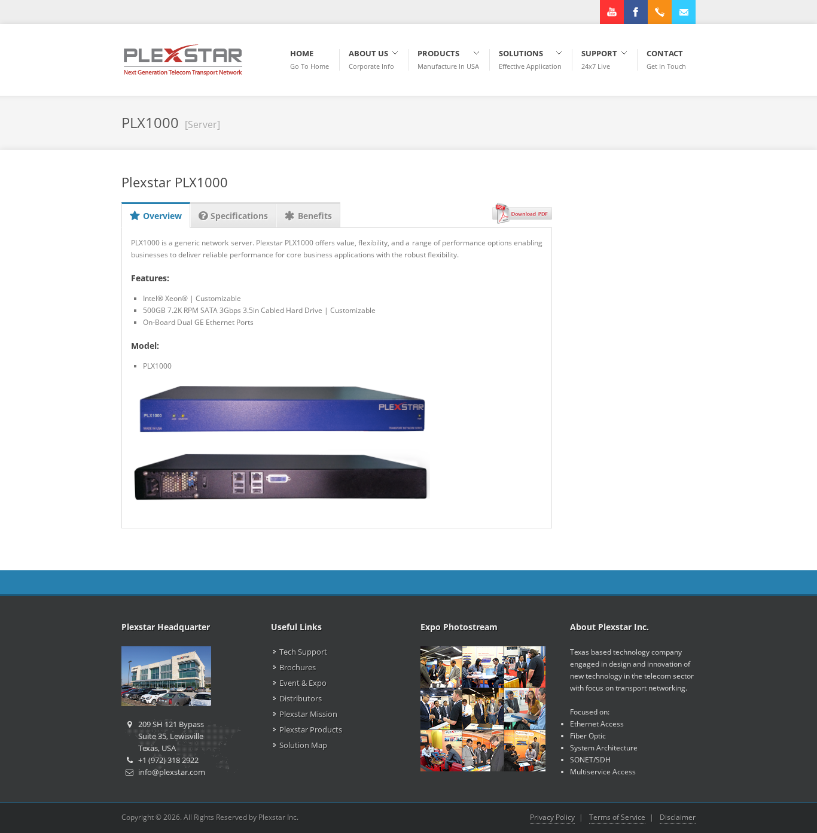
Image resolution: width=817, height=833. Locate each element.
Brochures (297, 667)
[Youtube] (612, 12)
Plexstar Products (310, 729)
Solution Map (303, 745)
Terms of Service (617, 817)
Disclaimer (678, 817)
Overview (162, 215)
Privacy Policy (552, 817)
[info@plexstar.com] (684, 12)
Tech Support (303, 651)
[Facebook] (636, 12)
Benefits (315, 215)
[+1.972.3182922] (660, 12)
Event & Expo (303, 682)
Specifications (239, 215)
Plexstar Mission (308, 714)
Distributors (300, 698)
